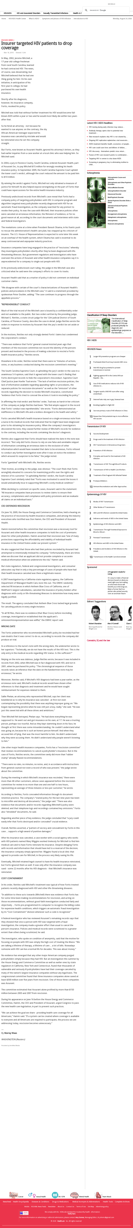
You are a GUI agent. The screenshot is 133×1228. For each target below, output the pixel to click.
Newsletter (52, 1207)
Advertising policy (102, 1207)
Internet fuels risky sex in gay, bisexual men (108, 399)
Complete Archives (122, 1201)
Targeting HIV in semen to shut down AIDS (105, 159)
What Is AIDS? (34, 19)
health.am (66, 6)
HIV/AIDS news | (7, 40)
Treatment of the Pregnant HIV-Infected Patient (110, 475)
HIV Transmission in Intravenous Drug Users (109, 445)
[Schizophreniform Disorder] (96, 201)
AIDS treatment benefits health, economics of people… (110, 144)
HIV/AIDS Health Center (17, 19)
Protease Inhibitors (100, 481)
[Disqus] (42, 1089)
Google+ (127, 4)
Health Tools (108, 1201)
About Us (61, 1207)
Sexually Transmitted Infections (55, 13)
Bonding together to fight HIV (103, 405)
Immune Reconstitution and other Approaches (110, 486)
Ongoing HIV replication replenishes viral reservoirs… (109, 140)
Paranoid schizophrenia (116, 224)
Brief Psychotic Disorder (116, 197)
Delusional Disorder (114, 194)
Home (4, 19)
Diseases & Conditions (40, 1201)
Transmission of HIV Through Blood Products (110, 464)
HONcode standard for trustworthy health (75, 1212)
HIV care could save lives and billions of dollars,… (108, 148)
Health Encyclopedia (21, 1201)
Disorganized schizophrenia (117, 214)
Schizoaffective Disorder (116, 187)
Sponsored (92, 567)
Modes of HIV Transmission (103, 502)
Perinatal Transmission (101, 538)
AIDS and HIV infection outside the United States (110, 513)
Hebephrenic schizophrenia (117, 217)
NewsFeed (7, 1201)
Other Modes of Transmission (104, 507)
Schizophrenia (93, 173)
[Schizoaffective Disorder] (96, 227)
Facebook (118, 4)
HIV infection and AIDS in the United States (108, 543)
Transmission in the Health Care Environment (109, 557)
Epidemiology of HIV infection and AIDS (107, 524)
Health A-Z (77, 13)
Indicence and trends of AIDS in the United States (110, 518)
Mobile (26, 1207)
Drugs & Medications (60, 1201)
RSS (131, 4)
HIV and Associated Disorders (28, 13)
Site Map (91, 1207)
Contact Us (70, 1207)
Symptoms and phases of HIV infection (56, 19)
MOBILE (111, 4)
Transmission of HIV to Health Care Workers (109, 470)
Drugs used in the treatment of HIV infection (109, 439)
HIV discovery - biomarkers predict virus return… (107, 151)
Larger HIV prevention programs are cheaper (109, 356)
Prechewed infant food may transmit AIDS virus (110, 362)
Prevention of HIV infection (102, 451)
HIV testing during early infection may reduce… (107, 127)
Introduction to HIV (81, 19)
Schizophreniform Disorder (117, 191)
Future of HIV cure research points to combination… (108, 155)
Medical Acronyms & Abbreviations (86, 1201)
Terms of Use (81, 1207)
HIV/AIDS (8, 13)
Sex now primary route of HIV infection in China (110, 411)
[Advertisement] (47, 28)
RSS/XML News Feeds (38, 1207)
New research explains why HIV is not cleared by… (108, 137)
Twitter (122, 4)
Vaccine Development (101, 434)
